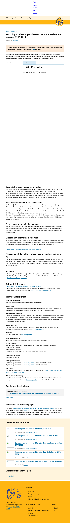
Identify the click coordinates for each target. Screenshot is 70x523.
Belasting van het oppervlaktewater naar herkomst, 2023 (24, 249)
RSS (55, 510)
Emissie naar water (30, 63)
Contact (30, 496)
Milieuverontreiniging (31, 432)
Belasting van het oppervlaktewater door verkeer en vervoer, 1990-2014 (34, 408)
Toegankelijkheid (33, 516)
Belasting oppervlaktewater (14, 63)
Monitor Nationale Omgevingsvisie (38, 499)
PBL (14, 507)
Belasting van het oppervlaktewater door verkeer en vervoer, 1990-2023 (34, 393)
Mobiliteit (15, 40)
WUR (8, 509)
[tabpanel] (35, 124)
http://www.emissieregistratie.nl (17, 278)
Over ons (31, 491)
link (34, 49)
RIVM (18, 507)
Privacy (30, 513)
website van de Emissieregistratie (41, 290)
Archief (30, 508)
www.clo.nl (27, 410)
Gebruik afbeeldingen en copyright (38, 510)
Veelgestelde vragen (34, 494)
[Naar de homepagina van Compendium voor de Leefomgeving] (35, 8)
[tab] (14, 63)
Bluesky (56, 508)
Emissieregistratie (38, 329)
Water (26, 465)
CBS (10, 507)
